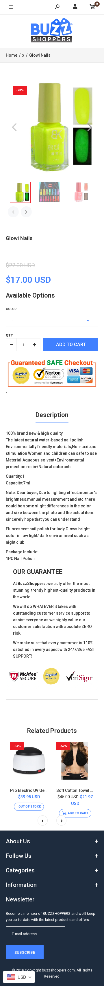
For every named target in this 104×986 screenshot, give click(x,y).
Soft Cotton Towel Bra (76, 790)
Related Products (52, 730)
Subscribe (24, 952)
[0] (92, 7)
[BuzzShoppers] (52, 31)
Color (11, 309)
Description (52, 414)
